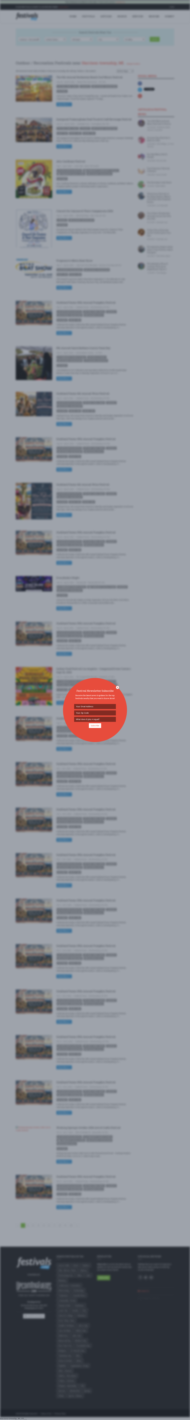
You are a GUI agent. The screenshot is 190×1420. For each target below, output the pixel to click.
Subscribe (95, 725)
